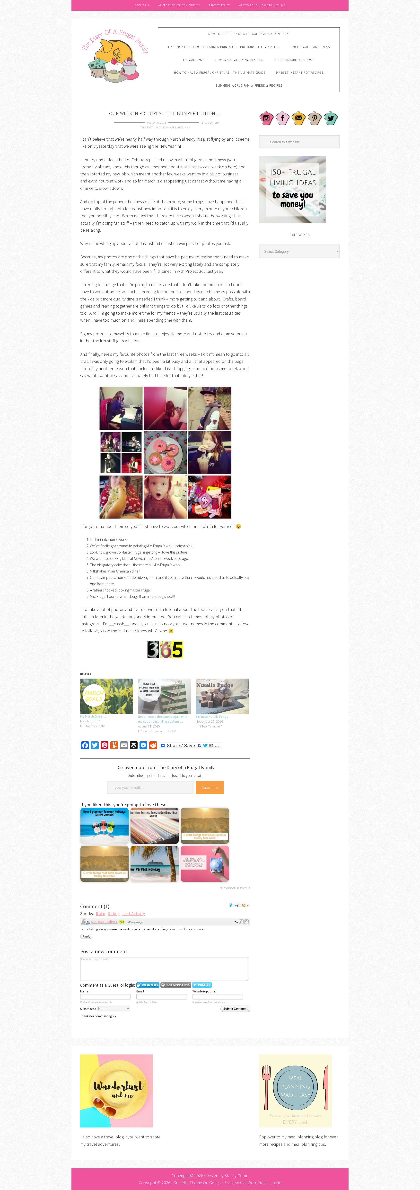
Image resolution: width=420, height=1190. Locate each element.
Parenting (243, 888)
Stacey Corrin (236, 1175)
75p (122, 921)
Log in (275, 1182)
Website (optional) (204, 991)
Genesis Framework (227, 1182)
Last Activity (133, 913)
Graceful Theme (187, 1182)
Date (100, 913)
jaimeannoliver (104, 921)
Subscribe (210, 787)
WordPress (257, 1182)
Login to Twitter (202, 985)
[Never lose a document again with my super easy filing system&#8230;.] (164, 696)
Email (140, 991)
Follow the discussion (246, 905)
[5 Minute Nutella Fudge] (222, 696)
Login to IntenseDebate (147, 985)
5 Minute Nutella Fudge (212, 716)
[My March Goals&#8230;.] (106, 696)
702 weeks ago (135, 922)
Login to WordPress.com (175, 985)
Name (84, 991)
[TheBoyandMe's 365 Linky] (165, 650)
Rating (114, 913)
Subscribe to (88, 1009)
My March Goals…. (93, 716)
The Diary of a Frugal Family (115, 55)
